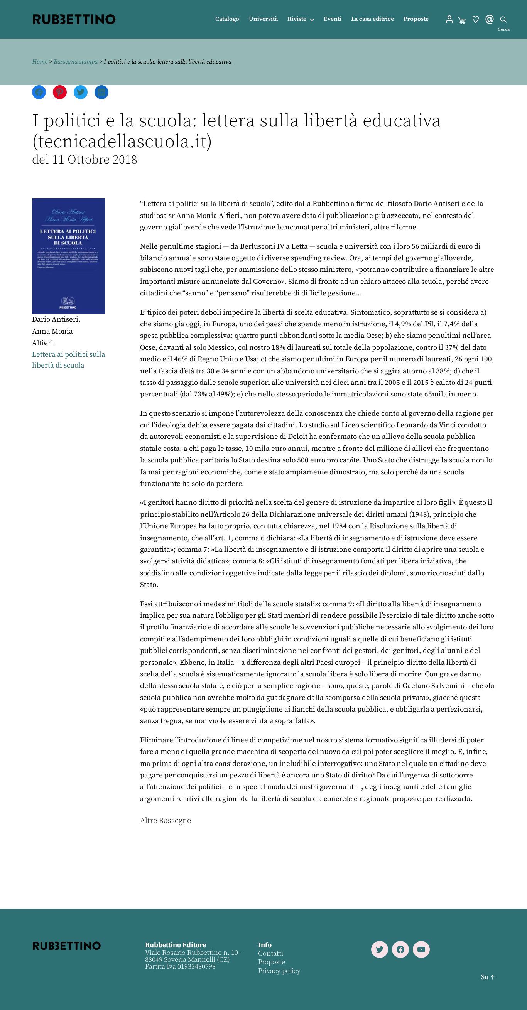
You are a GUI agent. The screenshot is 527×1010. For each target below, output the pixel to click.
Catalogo (227, 19)
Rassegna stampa (76, 62)
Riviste (296, 19)
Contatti (270, 953)
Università (263, 19)
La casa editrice (372, 19)
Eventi (332, 19)
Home (39, 62)
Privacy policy (279, 970)
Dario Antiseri (55, 319)
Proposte (416, 19)
